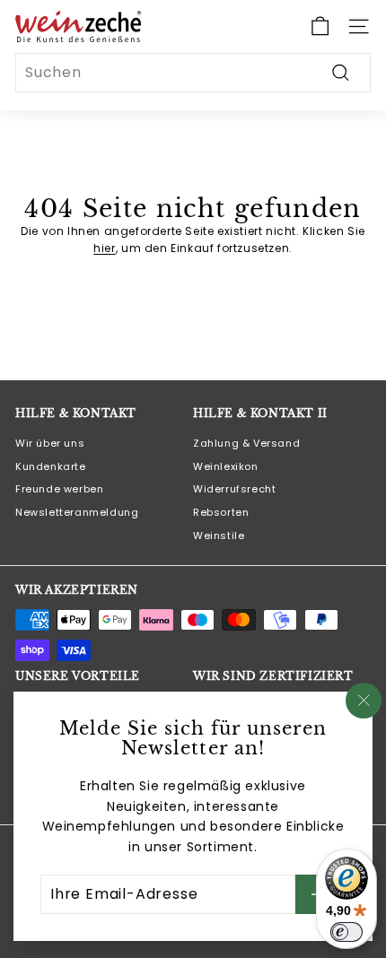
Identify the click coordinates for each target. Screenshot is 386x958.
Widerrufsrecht (234, 489)
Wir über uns (49, 443)
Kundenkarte (50, 466)
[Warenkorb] (320, 26)
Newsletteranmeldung (76, 512)
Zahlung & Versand (246, 443)
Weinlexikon (226, 466)
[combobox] (193, 72)
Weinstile (218, 535)
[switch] (346, 932)
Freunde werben (59, 489)
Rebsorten (221, 512)
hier (104, 248)
